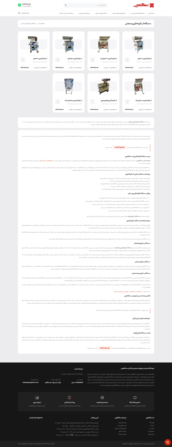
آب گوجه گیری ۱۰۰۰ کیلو (145, 58)
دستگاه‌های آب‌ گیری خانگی (46, 161)
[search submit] (66, 5)
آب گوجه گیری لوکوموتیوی (109, 100)
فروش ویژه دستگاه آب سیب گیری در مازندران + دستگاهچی (83, 426)
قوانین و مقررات (122, 434)
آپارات (59, 383)
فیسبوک (54, 383)
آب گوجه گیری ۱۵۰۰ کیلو (75, 58)
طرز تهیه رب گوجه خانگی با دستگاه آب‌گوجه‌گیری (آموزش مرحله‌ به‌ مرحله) (80, 423)
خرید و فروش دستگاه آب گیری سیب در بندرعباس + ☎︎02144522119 (81, 435)
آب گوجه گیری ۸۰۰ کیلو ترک (143, 100)
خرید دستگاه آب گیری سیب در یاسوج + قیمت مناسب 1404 (84, 432)
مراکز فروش (151, 434)
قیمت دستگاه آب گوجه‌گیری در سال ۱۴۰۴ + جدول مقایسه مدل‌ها (82, 429)
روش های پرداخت (121, 426)
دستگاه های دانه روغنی (84, 13)
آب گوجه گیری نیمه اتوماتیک (73, 100)
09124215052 (119, 147)
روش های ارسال (122, 423)
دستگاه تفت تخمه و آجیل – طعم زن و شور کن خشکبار (128, 292)
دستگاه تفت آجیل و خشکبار (66, 13)
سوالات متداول (122, 431)
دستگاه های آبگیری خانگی (119, 13)
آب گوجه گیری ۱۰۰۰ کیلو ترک (108, 58)
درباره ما (152, 426)
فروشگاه (152, 423)
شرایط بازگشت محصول (120, 428)
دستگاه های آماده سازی (101, 13)
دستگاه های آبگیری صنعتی (138, 13)
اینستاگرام (48, 383)
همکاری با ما (151, 431)
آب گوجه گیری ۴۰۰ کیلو (40, 58)
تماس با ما (151, 428)
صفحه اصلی (151, 13)
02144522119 (25, 13)
